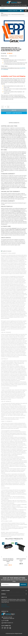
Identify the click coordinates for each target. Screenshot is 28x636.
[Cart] (20, 10)
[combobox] (12, 8)
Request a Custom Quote (14, 113)
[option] (7, 555)
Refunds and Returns (5, 606)
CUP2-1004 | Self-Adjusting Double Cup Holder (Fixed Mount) (8, 560)
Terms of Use (4, 605)
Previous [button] (1, 557)
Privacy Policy (4, 604)
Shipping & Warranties (14, 122)
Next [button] (27, 557)
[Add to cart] (3, 543)
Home (2, 13)
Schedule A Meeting (12, 10)
